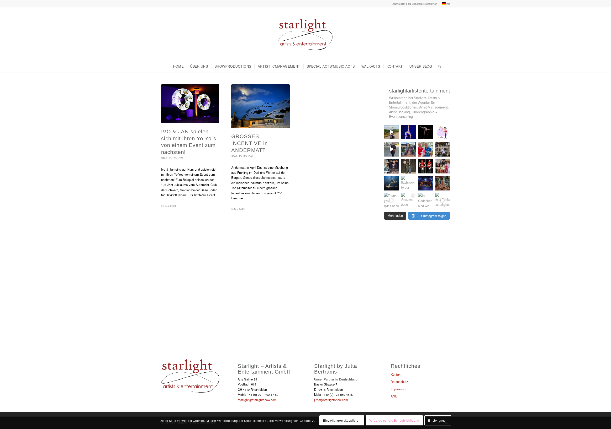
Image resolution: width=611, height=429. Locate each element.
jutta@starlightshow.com (331, 399)
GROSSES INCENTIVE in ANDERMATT (249, 143)
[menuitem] (414, 3)
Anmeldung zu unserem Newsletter (414, 3)
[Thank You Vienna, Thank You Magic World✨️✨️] (391, 166)
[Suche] (438, 66)
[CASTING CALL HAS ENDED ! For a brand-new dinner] (425, 183)
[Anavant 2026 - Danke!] (408, 200)
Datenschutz (399, 381)
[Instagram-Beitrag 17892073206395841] (408, 149)
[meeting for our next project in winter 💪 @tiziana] (391, 149)
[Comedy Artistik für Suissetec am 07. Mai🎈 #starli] (425, 166)
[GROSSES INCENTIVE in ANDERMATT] (260, 106)
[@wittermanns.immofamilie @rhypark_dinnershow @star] (425, 149)
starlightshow (172, 158)
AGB (394, 396)
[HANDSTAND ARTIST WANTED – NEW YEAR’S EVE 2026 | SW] (425, 132)
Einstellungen (438, 420)
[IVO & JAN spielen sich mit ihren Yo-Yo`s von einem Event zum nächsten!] (190, 103)
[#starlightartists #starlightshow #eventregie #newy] (442, 200)
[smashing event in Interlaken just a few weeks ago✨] (442, 166)
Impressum (398, 389)
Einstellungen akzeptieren (341, 420)
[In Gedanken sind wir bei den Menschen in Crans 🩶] (425, 200)
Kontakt (396, 374)
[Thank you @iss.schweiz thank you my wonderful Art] (391, 200)
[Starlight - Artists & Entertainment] (305, 33)
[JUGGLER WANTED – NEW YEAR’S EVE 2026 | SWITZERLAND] (442, 132)
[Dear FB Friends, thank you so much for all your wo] (442, 183)
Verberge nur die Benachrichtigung (394, 420)
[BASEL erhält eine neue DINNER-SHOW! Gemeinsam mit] (391, 183)
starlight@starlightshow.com (257, 399)
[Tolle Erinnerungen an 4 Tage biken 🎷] (391, 132)
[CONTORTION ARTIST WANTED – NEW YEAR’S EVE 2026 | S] (408, 132)
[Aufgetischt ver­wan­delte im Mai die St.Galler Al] (442, 149)
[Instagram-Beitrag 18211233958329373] (408, 166)
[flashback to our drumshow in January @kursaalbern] (408, 183)
